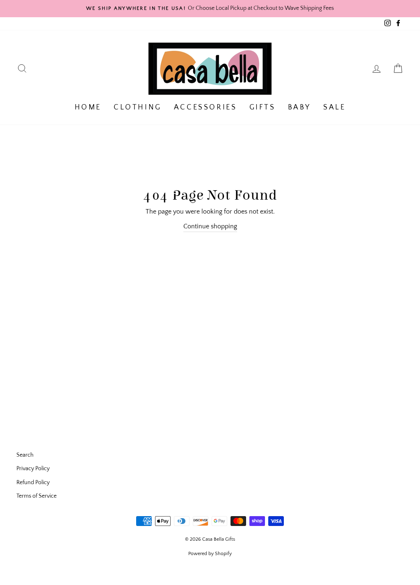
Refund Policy (33, 482)
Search (25, 455)
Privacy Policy (33, 468)
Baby (299, 107)
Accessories (205, 107)
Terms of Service (36, 496)
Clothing (138, 107)
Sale (334, 107)
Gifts (262, 107)
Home (88, 107)
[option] (210, 8)
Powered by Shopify (210, 553)
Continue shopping (210, 226)
